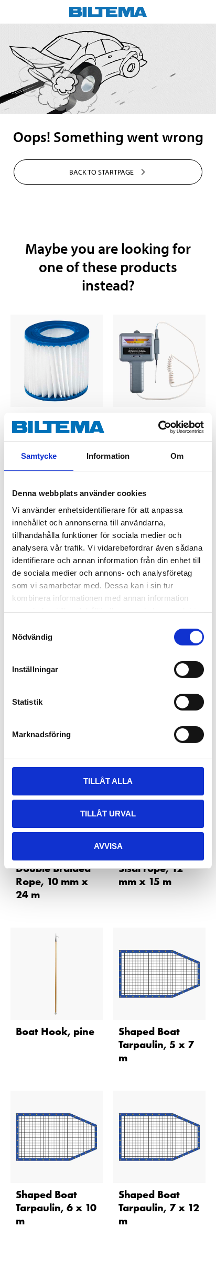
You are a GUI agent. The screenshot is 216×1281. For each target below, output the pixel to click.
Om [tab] (176, 455)
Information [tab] (108, 455)
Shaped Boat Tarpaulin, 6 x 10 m (56, 1208)
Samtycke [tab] (39, 455)
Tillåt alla (108, 781)
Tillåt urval (108, 813)
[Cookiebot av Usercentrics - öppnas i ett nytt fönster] (158, 427)
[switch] (189, 669)
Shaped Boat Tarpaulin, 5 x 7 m (156, 1044)
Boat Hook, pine (55, 1031)
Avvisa (108, 845)
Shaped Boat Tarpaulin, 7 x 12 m (158, 1208)
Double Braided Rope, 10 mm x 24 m (53, 881)
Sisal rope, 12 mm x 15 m (150, 875)
